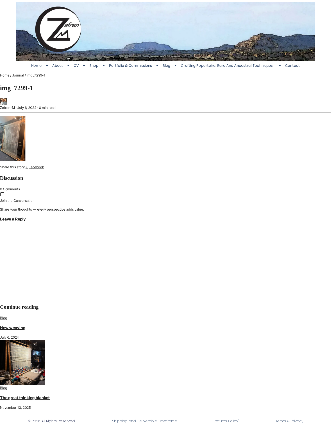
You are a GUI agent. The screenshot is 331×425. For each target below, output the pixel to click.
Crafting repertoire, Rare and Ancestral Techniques (227, 65)
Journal (18, 75)
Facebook (36, 167)
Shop (93, 65)
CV (76, 65)
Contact (292, 65)
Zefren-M (7, 108)
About (57, 65)
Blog (166, 65)
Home (36, 65)
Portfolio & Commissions (130, 65)
